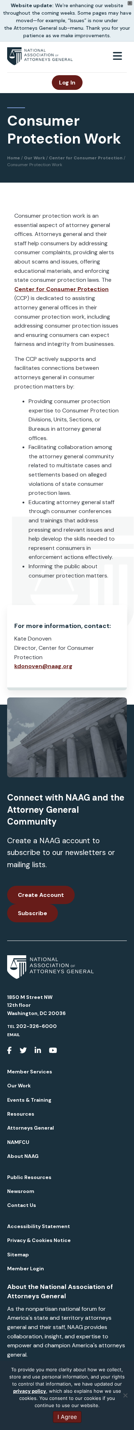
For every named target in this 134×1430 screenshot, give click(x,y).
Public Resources (29, 1177)
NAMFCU (18, 1142)
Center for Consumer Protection (61, 289)
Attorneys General (30, 1128)
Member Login (25, 1268)
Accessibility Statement (38, 1226)
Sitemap (18, 1254)
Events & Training (29, 1100)
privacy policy (29, 1391)
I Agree (67, 1416)
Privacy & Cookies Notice (39, 1240)
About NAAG (23, 1156)
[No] (125, 1395)
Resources (20, 1114)
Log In (67, 82)
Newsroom (20, 1191)
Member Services (29, 1071)
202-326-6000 (36, 1026)
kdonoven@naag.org (43, 666)
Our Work (19, 1085)
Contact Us (21, 1205)
